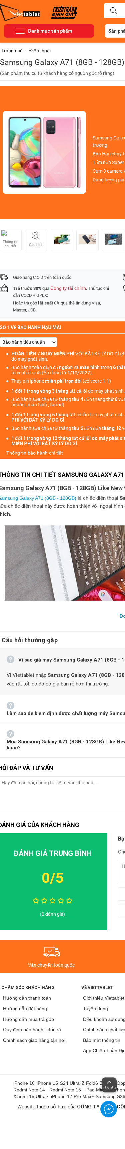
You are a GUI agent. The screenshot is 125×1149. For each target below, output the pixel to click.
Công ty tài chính (68, 288)
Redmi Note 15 (65, 1089)
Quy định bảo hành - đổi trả (32, 1029)
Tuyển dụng (95, 1008)
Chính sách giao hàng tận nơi (34, 1040)
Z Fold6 (90, 1083)
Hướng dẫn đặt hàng (25, 1008)
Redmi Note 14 (29, 1089)
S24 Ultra (70, 1083)
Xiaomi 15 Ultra (29, 1096)
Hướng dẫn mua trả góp (28, 1019)
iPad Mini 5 (97, 1089)
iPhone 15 (47, 1083)
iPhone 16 (24, 1083)
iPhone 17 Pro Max (71, 1096)
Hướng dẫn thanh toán (27, 998)
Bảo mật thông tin (101, 1040)
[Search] (113, 11)
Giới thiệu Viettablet (103, 998)
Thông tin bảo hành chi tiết (34, 453)
